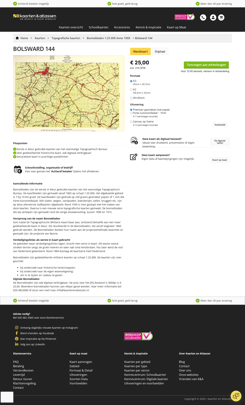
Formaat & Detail (81, 370)
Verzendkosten (23, 370)
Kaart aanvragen (81, 362)
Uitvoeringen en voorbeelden (144, 383)
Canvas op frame (143, 121)
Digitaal (160, 51)
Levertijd (19, 375)
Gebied (74, 366)
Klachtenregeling (24, 383)
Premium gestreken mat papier (151, 109)
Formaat (135, 76)
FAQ (15, 362)
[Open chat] (236, 396)
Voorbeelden (78, 383)
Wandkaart (140, 51)
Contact (18, 388)
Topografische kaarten (66, 38)
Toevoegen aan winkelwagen (206, 65)
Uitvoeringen (78, 375)
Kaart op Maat (176, 27)
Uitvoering (136, 104)
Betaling (18, 366)
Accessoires (122, 27)
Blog (182, 362)
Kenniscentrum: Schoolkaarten (145, 375)
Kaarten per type (135, 366)
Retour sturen (22, 379)
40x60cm (139, 98)
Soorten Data (79, 379)
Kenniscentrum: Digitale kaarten (146, 379)
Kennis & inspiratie (148, 27)
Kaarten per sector (137, 370)
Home (24, 38)
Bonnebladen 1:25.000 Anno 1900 (108, 38)
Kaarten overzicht (71, 27)
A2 (134, 89)
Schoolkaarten (98, 27)
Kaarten (40, 38)
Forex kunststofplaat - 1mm (149, 113)
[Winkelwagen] (221, 17)
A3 (134, 81)
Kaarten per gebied (137, 362)
